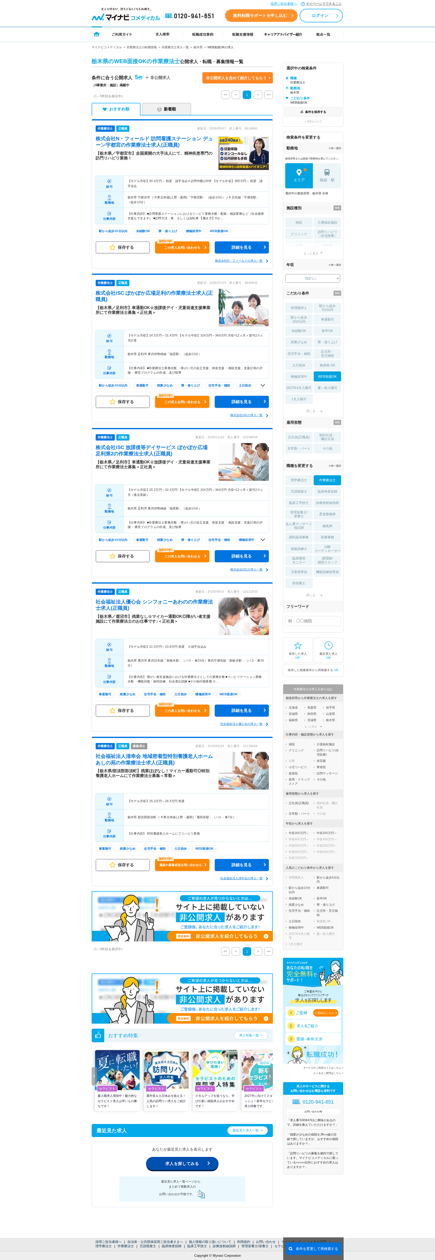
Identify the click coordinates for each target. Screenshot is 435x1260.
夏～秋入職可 (327, 388)
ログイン (320, 15)
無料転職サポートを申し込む (260, 15)
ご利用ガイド (122, 34)
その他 (327, 448)
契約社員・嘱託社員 (327, 437)
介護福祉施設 (327, 222)
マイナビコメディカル (107, 47)
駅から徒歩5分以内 (327, 308)
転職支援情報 (243, 34)
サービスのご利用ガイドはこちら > (323, 1067)
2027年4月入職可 (298, 388)
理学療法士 (103, 1246)
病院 (299, 222)
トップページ (97, 34)
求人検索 (162, 34)
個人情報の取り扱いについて (210, 1242)
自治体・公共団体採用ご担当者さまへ (155, 1242)
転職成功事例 (203, 34)
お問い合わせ (266, 1242)
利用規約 (243, 1242)
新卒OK (327, 331)
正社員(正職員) (299, 437)
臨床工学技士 (197, 1246)
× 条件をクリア (313, 121)
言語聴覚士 (148, 1246)
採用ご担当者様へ (284, 4)
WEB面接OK (327, 376)
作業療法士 (126, 1246)
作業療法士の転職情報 (142, 47)
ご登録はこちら (324, 1012)
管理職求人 (299, 308)
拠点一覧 (323, 34)
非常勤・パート (298, 448)
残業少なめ (299, 342)
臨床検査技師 (172, 1246)
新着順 (170, 109)
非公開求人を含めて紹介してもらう (236, 78)
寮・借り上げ (327, 342)
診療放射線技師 (224, 1246)
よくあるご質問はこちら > (328, 1073)
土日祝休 (298, 365)
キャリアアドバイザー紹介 (283, 34)
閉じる (310, 411)
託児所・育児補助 (327, 354)
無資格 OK (327, 365)
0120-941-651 (190, 16)
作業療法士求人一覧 (175, 47)
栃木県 (198, 47)
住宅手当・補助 (298, 354)
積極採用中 (299, 376)
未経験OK (299, 331)
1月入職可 (299, 399)
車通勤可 (327, 319)
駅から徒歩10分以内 (299, 319)
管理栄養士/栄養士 (255, 1246)
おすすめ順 (119, 109)
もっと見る (310, 253)
